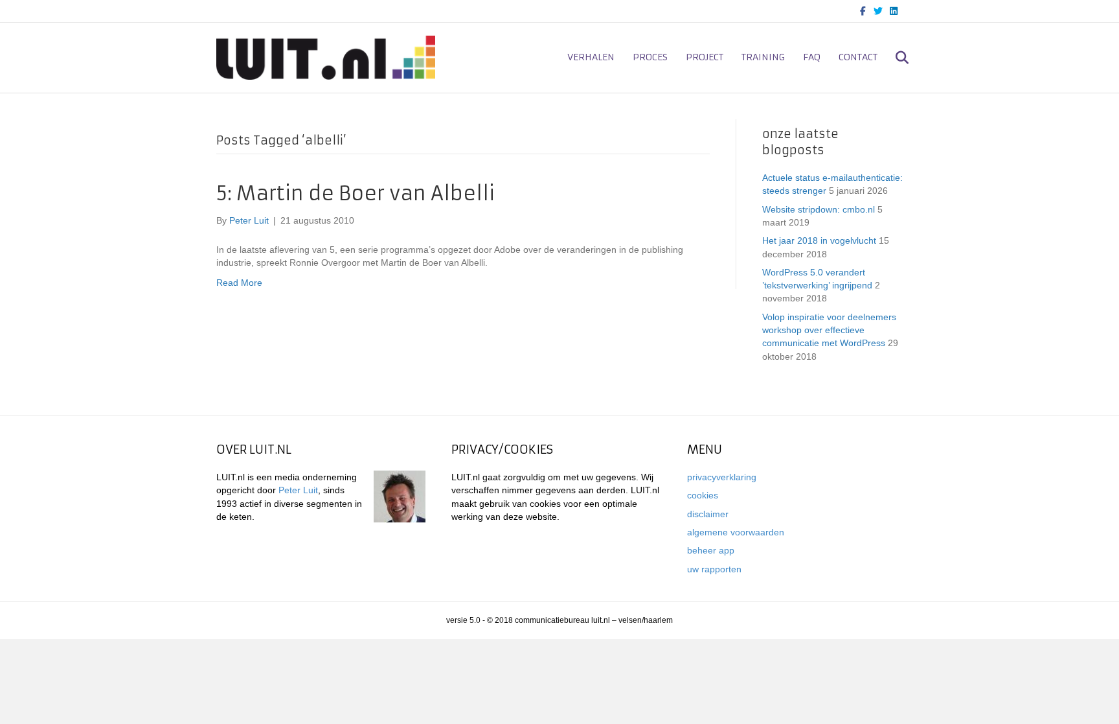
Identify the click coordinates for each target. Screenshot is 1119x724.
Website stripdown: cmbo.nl (818, 209)
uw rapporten (714, 569)
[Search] (895, 58)
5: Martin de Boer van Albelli (355, 193)
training (763, 57)
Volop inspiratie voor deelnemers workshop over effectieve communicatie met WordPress (829, 330)
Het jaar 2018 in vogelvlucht (819, 240)
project (704, 57)
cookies (702, 495)
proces (650, 57)
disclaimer (708, 514)
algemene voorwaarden (735, 532)
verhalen (591, 57)
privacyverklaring (721, 477)
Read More (239, 282)
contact (858, 57)
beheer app (710, 550)
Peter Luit (298, 490)
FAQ (811, 57)
